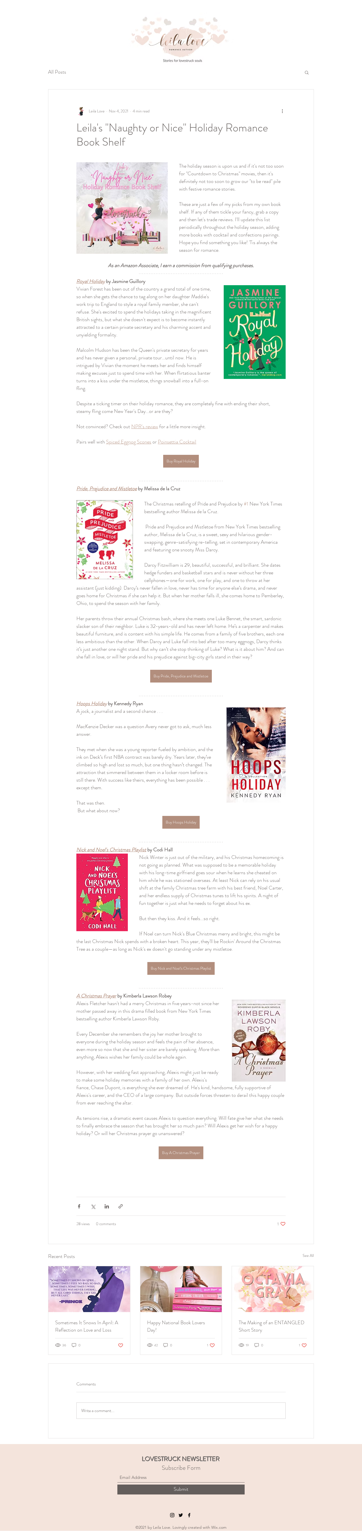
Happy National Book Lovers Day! (176, 1326)
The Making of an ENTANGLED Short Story (271, 1326)
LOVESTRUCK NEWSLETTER (181, 1459)
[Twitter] (181, 1515)
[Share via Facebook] (79, 1206)
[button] (306, 72)
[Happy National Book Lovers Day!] (181, 1289)
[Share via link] (120, 1206)
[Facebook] (189, 1515)
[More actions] (282, 111)
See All (308, 1255)
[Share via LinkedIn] (106, 1206)
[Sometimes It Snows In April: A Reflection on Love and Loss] (89, 1289)
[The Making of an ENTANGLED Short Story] (273, 1289)
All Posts (57, 72)
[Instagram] (172, 1515)
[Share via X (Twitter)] (93, 1206)
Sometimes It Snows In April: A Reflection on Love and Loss (86, 1326)
